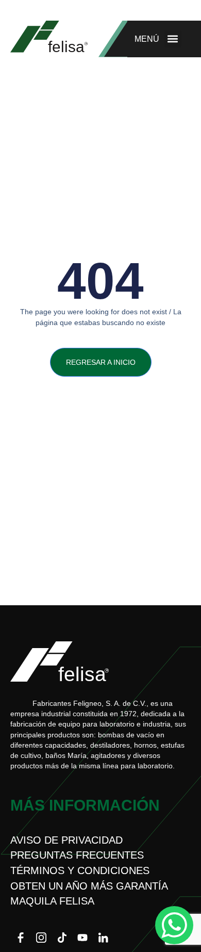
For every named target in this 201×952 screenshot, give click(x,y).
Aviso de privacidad (66, 840)
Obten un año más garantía (89, 886)
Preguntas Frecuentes (77, 855)
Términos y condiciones (79, 870)
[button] (172, 38)
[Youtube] (82, 937)
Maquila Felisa (52, 901)
